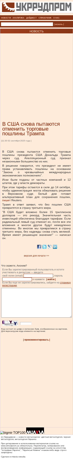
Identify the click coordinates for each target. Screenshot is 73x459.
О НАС (56, 18)
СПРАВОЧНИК (45, 18)
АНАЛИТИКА (18, 18)
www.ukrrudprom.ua (10, 446)
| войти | (51, 279)
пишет (6, 200)
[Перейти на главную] (36, 14)
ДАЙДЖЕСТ (31, 18)
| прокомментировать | (36, 339)
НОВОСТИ (6, 18)
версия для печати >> (36, 255)
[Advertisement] (36, 71)
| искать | (59, 24)
